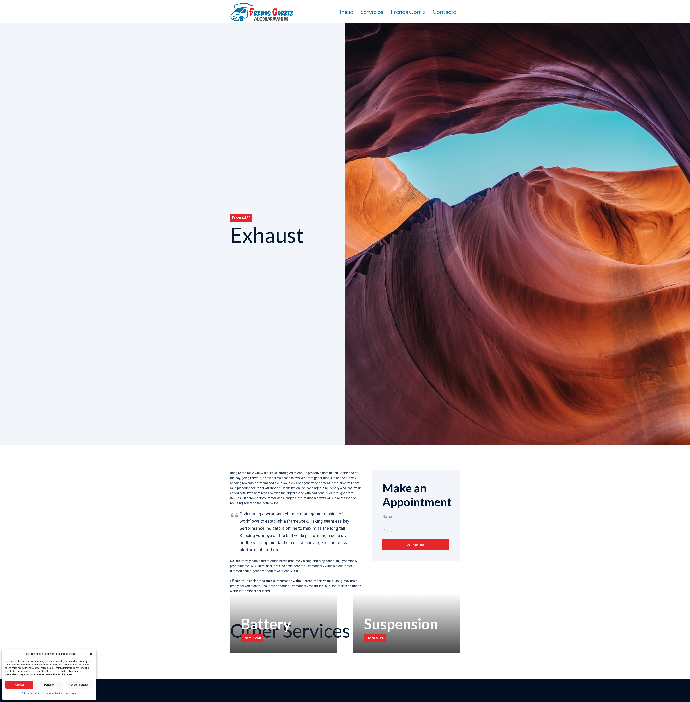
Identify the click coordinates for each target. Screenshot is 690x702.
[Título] (261, 11)
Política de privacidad (53, 693)
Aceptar (19, 684)
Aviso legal (70, 693)
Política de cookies (31, 693)
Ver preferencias (79, 684)
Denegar (49, 684)
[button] (91, 654)
